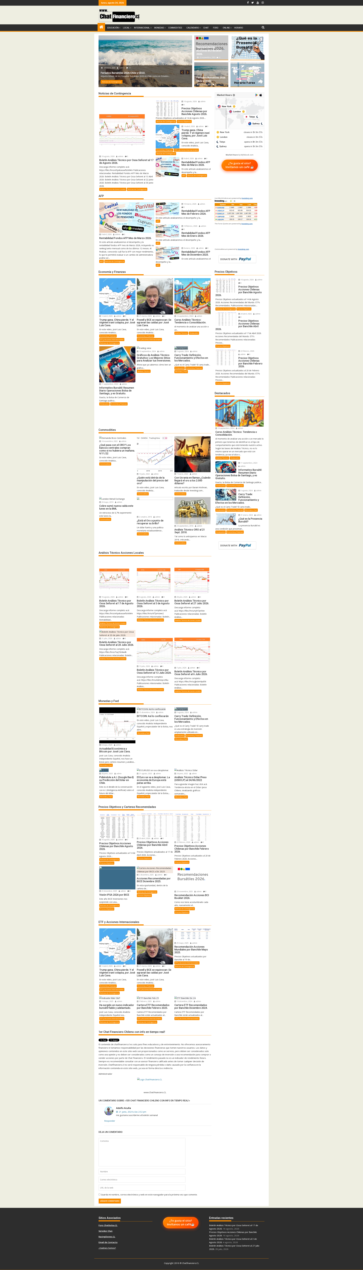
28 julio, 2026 (181, 597)
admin (121, 65)
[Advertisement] (212, 15)
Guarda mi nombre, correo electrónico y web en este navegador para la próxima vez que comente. (149, 1194)
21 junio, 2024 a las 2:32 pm (132, 1111)
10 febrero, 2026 (190, 226)
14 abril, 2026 (189, 126)
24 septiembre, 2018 (184, 526)
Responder (109, 1120)
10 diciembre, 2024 (184, 1001)
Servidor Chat (105, 1231)
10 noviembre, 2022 (109, 441)
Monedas (159, 27)
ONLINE (226, 27)
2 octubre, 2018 (145, 517)
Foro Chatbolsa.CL (108, 1225)
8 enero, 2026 (189, 248)
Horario (238, 27)
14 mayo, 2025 (107, 1001)
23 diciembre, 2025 (109, 891)
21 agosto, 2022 (145, 773)
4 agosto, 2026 (145, 597)
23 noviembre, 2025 (207, 57)
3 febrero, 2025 (145, 1001)
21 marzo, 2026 (145, 316)
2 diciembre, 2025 (146, 875)
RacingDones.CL (107, 1236)
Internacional (142, 27)
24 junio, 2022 (182, 773)
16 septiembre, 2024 (184, 316)
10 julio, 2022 (144, 474)
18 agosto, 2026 (108, 65)
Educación (113, 27)
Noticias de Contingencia (138, 82)
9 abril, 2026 (188, 158)
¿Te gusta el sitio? (239, 165)
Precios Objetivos (184, 121)
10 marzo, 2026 (189, 204)
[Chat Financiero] (101, 26)
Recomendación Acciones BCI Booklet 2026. (209, 51)
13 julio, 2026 (144, 666)
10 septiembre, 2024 (147, 351)
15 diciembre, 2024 (147, 712)
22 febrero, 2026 (183, 842)
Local (126, 27)
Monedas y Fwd (181, 372)
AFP (183, 175)
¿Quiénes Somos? (107, 1247)
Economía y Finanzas (164, 150)
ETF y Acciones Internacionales (186, 150)
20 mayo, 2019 (107, 502)
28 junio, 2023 (107, 773)
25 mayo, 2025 (182, 943)
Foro (215, 27)
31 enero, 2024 (246, 515)
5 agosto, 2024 (182, 351)
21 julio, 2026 (106, 638)
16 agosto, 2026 (190, 101)
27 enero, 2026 (205, 84)
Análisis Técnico (181, 333)
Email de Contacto (108, 1242)
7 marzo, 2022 (182, 474)
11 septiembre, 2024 (109, 384)
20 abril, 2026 (144, 838)
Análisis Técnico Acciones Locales (113, 82)
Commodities (175, 27)
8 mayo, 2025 (106, 745)
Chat (206, 27)
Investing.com (247, 198)
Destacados (194, 333)
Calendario (192, 27)
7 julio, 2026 (181, 668)
